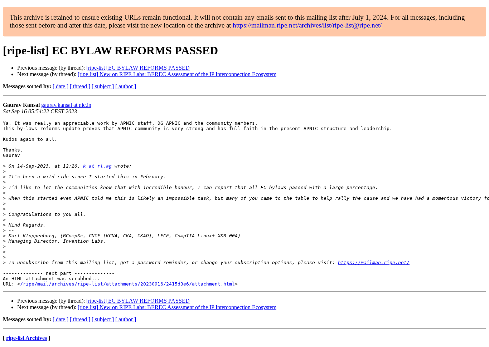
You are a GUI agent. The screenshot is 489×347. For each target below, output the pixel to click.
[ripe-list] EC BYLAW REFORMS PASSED (138, 68)
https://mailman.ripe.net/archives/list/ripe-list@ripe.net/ (307, 25)
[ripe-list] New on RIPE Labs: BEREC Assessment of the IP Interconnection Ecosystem (177, 74)
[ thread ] (80, 86)
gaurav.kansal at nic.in (66, 105)
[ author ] (125, 86)
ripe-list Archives (26, 338)
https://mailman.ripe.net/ (374, 262)
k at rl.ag (97, 166)
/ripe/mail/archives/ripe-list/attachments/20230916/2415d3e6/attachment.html (127, 284)
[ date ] (60, 86)
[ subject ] (103, 86)
